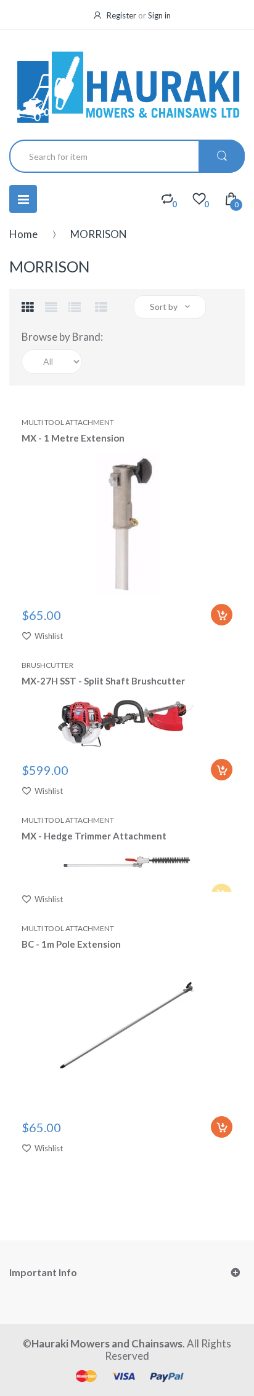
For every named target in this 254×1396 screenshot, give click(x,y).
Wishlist (49, 636)
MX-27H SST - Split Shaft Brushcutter (103, 680)
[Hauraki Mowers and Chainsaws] (127, 86)
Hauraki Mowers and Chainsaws (106, 1343)
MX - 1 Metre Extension (73, 437)
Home (23, 234)
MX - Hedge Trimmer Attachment (94, 835)
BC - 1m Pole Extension (71, 944)
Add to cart (221, 614)
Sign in (159, 15)
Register (121, 15)
